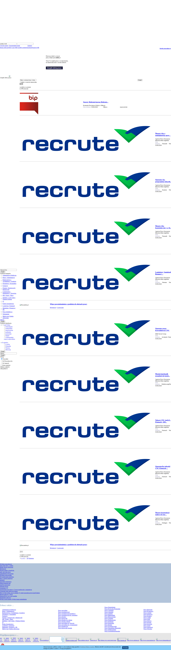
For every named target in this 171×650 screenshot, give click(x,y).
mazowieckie (9, 330)
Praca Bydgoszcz (148, 611)
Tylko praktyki (6, 365)
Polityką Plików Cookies (87, 647)
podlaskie (8, 332)
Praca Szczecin (148, 624)
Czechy (8, 344)
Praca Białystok (148, 609)
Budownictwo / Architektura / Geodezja (9, 280)
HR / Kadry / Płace (8, 295)
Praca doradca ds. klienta (65, 620)
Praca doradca (62, 617)
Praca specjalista (62, 610)
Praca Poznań (147, 622)
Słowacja (8, 349)
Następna (31, 558)
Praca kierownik (62, 618)
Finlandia (8, 346)
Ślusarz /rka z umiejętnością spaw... (163, 134)
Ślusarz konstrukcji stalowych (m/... (162, 514)
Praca (55, 637)
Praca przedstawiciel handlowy (67, 613)
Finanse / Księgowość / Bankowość (9, 288)
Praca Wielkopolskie (110, 629)
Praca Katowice (148, 614)
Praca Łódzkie (109, 613)
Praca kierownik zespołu (65, 628)
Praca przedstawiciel (64, 612)
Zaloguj (30, 45)
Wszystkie (5, 359)
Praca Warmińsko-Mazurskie (113, 628)
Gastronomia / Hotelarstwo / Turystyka (9, 292)
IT (3, 301)
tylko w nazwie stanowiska (29, 82)
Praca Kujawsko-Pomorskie (112, 609)
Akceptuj (125, 647)
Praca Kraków (148, 616)
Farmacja (5, 286)
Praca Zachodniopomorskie (112, 631)
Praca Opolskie (109, 618)
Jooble (54, 639)
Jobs (55, 641)
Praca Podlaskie (109, 621)
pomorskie (8, 334)
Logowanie (60, 307)
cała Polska (7, 325)
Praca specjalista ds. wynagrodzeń (67, 625)
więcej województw (9, 339)
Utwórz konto (4, 45)
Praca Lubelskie (109, 610)
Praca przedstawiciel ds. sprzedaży (68, 615)
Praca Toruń (147, 625)
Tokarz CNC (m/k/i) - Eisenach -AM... (163, 421)
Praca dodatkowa (7, 312)
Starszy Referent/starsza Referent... (95, 102)
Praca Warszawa (148, 627)
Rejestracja (53, 307)
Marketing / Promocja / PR (9, 627)
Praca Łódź (147, 619)
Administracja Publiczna (9, 275)
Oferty (55, 640)
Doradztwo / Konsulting (9, 283)
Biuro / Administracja (9, 277)
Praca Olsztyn (147, 621)
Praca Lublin (147, 617)
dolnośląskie (9, 327)
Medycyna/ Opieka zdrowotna (8, 317)
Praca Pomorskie (109, 623)
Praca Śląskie (108, 625)
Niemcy (8, 348)
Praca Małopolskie (110, 615)
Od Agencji (5, 363)
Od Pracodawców (7, 361)
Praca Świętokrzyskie (111, 626)
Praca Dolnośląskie (110, 607)
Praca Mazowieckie (110, 617)
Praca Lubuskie (109, 612)
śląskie (7, 335)
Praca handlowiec (63, 626)
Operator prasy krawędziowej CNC (162, 329)
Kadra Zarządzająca (8, 303)
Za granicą (5, 342)
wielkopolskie (9, 337)
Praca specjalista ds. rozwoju (66, 623)
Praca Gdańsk (147, 613)
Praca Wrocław (148, 629)
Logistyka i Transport (9, 306)
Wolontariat (6, 314)
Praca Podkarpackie (110, 620)
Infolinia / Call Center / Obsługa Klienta (9, 298)
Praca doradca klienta (64, 621)
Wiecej (2, 320)
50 (27, 558)
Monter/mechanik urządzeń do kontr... (162, 375)
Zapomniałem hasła (14, 45)
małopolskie (9, 328)
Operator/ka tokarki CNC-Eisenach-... (162, 467)
